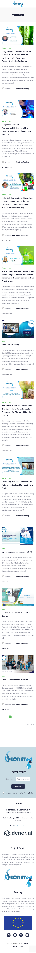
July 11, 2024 (5, 709)
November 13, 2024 (7, 167)
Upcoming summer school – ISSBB (17, 552)
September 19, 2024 (7, 314)
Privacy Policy (18, 946)
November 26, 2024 (7, 94)
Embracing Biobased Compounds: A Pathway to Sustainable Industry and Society (17, 485)
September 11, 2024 (7, 374)
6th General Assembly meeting (15, 680)
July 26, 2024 (5, 582)
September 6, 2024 (7, 451)
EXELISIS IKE (25, 943)
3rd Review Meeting (10, 345)
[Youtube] (27, 935)
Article (4, 48)
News (9, 48)
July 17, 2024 (5, 648)
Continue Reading (22, 89)
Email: (18, 826)
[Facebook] (15, 935)
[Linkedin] (9, 935)
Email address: (11, 779)
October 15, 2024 (6, 240)
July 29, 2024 (5, 521)
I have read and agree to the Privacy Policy (19, 793)
